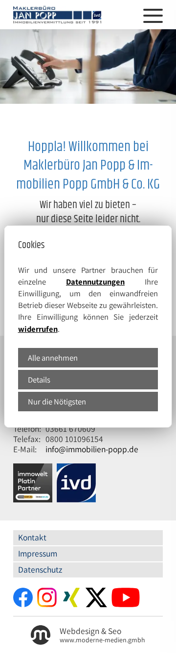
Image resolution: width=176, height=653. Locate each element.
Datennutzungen (95, 281)
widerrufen (38, 329)
